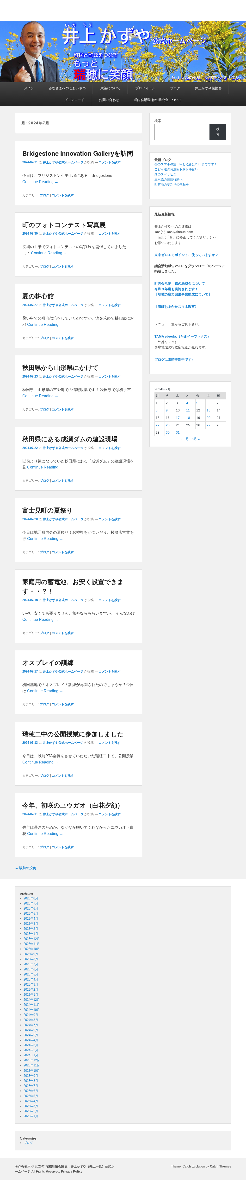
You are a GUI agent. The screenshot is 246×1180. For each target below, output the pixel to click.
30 (168, 432)
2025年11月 (32, 944)
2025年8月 (31, 959)
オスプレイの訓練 (48, 662)
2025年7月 (31, 964)
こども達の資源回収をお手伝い (176, 169)
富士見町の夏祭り (47, 510)
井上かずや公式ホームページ (63, 162)
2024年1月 (31, 1055)
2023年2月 (31, 1111)
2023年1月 (31, 1116)
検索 (157, 121)
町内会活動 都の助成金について (158, 100)
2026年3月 (31, 923)
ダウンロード (74, 100)
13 (208, 410)
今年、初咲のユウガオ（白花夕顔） (72, 805)
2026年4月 (31, 918)
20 (208, 418)
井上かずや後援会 (208, 88)
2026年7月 (31, 903)
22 (158, 425)
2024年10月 (32, 1010)
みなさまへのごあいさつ (67, 88)
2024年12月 (32, 999)
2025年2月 (31, 989)
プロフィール (145, 88)
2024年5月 (31, 1035)
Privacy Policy (71, 1171)
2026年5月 (31, 913)
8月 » (196, 439)
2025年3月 (31, 984)
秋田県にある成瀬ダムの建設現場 (69, 438)
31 (178, 432)
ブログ (175, 88)
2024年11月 (32, 1005)
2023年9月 (31, 1075)
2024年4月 (31, 1040)
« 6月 (185, 439)
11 (188, 410)
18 (188, 418)
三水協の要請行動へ (168, 179)
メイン (29, 88)
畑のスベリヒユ (165, 174)
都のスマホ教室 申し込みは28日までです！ (185, 164)
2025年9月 (31, 954)
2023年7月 (31, 1086)
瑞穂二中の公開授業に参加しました (73, 733)
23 (168, 425)
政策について (110, 88)
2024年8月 (31, 1020)
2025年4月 (31, 979)
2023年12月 (32, 1060)
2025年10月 (32, 949)
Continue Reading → (40, 182)
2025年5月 (31, 974)
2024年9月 (31, 1015)
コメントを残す (110, 162)
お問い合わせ (109, 100)
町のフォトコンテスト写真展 (64, 224)
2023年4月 (31, 1101)
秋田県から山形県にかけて (60, 367)
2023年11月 (32, 1065)
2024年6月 (31, 1030)
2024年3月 (31, 1045)
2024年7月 (31, 1025)
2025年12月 (32, 939)
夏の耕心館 (38, 295)
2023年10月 (32, 1070)
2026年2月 (31, 928)
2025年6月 (31, 969)
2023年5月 (31, 1096)
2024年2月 (31, 1050)
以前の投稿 (25, 868)
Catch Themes (220, 1166)
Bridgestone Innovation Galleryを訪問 (77, 153)
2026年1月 (31, 934)
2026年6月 (31, 908)
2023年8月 (31, 1081)
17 (178, 418)
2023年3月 (31, 1106)
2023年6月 (31, 1091)
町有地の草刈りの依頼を (171, 184)
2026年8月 (31, 898)
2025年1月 (31, 994)
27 (208, 425)
